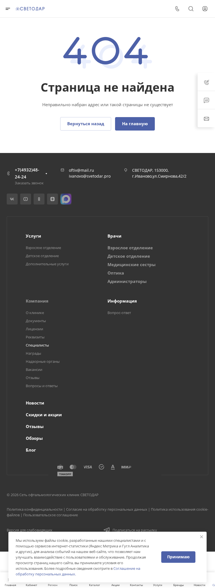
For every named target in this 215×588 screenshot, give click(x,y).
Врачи (114, 236)
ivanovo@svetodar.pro (90, 176)
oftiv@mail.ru (81, 170)
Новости (35, 403)
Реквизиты (35, 337)
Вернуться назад (85, 123)
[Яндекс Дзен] (52, 199)
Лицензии (34, 328)
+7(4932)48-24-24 (27, 173)
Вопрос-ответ (119, 312)
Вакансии (34, 369)
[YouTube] (25, 199)
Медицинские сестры (132, 264)
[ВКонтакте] (12, 199)
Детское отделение (42, 255)
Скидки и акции (44, 414)
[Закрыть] (202, 537)
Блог (31, 450)
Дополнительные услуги (47, 263)
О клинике (35, 312)
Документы (36, 320)
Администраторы (127, 281)
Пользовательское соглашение (50, 514)
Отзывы (32, 377)
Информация (122, 301)
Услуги (33, 236)
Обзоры (34, 438)
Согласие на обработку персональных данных (106, 509)
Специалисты (37, 345)
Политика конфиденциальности (34, 509)
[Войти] (204, 8)
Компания (37, 301)
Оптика (116, 273)
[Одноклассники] (39, 199)
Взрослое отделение (43, 247)
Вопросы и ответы (42, 385)
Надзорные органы (43, 361)
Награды (33, 353)
